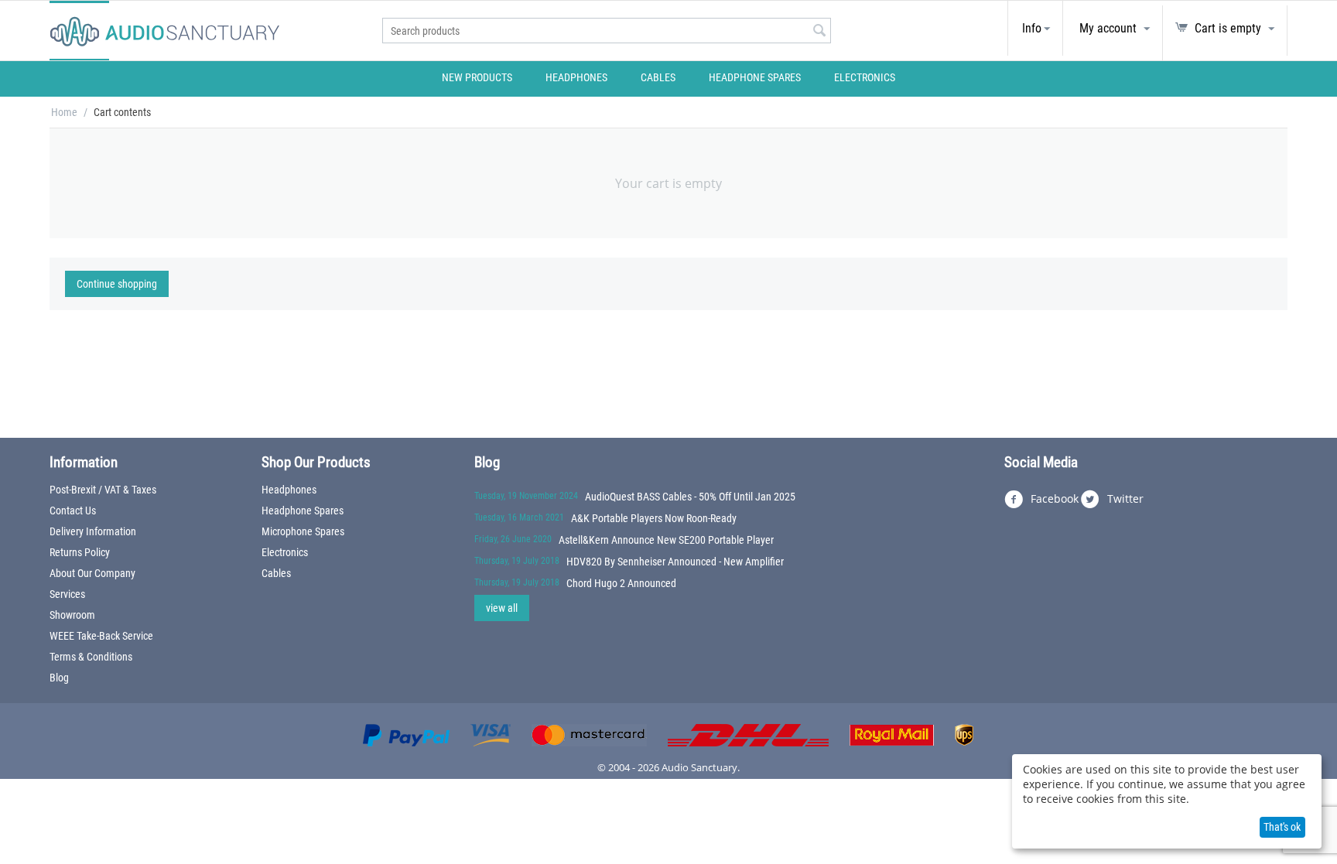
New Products (477, 77)
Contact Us (73, 510)
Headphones (576, 77)
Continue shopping (117, 284)
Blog (59, 677)
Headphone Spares (755, 77)
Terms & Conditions (91, 657)
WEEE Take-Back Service (101, 636)
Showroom (72, 615)
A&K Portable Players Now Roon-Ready (654, 518)
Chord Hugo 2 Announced (621, 583)
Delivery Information (93, 531)
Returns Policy (80, 552)
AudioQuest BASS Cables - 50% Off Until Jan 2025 (690, 496)
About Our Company (92, 573)
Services (67, 594)
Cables (658, 77)
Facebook (1053, 498)
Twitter (1124, 498)
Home (64, 112)
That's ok (1282, 827)
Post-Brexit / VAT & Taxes (103, 489)
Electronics (864, 77)
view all (502, 608)
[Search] (819, 32)
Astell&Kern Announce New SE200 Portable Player (666, 540)
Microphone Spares (303, 531)
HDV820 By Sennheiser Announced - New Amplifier (675, 561)
